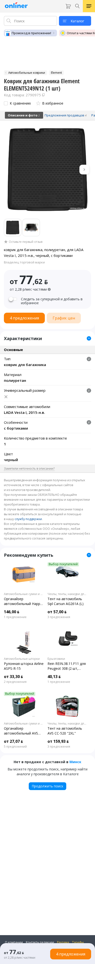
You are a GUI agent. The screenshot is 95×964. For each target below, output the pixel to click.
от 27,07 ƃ (13, 741)
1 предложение (15, 617)
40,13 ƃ (54, 676)
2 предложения (15, 682)
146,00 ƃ (11, 611)
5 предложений (15, 746)
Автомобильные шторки (22, 659)
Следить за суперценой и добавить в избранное (52, 301)
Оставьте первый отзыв (25, 242)
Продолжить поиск (47, 786)
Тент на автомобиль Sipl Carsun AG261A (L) (66, 601)
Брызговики (56, 659)
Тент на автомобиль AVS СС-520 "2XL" (65, 730)
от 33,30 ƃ (13, 676)
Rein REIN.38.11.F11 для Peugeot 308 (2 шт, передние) (67, 666)
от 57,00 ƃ (57, 611)
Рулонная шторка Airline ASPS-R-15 (24, 666)
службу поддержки (28, 519)
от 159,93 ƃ (58, 741)
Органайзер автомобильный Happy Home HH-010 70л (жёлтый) (23, 601)
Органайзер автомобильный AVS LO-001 (21, 731)
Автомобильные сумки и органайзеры (24, 594)
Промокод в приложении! (31, 33)
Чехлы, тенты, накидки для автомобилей (67, 594)
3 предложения (59, 617)
